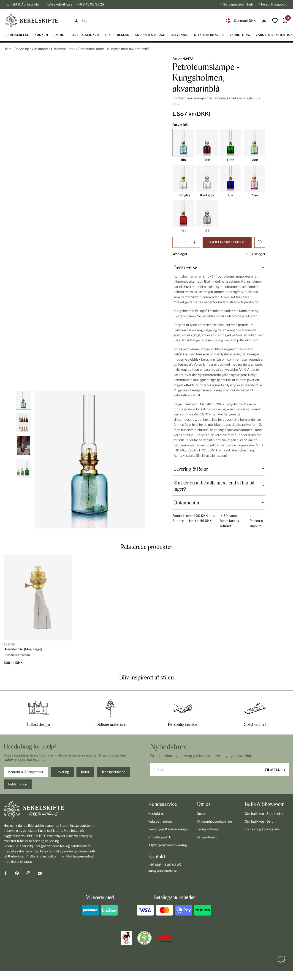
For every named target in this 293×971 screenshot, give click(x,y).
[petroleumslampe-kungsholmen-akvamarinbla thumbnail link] (23, 400)
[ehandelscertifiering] (144, 938)
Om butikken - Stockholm (264, 813)
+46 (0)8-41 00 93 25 (164, 865)
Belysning (21, 49)
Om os (201, 813)
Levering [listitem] (62, 772)
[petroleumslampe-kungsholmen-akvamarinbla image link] (90, 460)
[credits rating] (164, 938)
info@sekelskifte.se (58, 4)
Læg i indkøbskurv (227, 242)
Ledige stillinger (208, 829)
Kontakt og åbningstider (262, 829)
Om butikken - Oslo (259, 821)
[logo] (31, 20)
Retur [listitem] (85, 772)
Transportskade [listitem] (113, 772)
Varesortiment (207, 837)
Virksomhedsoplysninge (214, 821)
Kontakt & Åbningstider (22, 4)
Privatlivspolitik (159, 837)
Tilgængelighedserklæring (167, 845)
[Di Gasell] (126, 938)
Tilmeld (273, 770)
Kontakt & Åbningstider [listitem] (25, 772)
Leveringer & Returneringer (168, 829)
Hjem (7, 49)
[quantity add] (194, 242)
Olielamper (40, 49)
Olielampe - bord (63, 49)
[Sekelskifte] (50, 810)
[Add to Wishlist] (259, 242)
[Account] (264, 21)
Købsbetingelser (160, 821)
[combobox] (146, 21)
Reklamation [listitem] (17, 784)
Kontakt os (156, 813)
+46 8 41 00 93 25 (90, 4)
